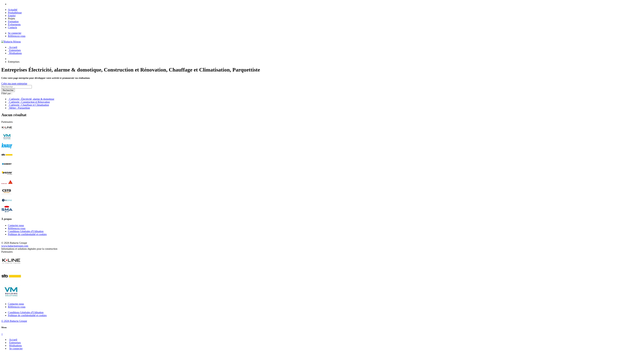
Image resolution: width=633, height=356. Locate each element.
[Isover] (7, 176)
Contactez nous (16, 225)
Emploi (11, 15)
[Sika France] (7, 185)
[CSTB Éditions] (7, 194)
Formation (13, 21)
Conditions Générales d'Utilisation (26, 231)
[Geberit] (7, 167)
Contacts (12, 27)
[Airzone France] (7, 203)
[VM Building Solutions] (7, 140)
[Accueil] (11, 41)
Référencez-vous (16, 36)
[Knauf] (7, 149)
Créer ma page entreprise (14, 83)
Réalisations (15, 53)
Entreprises (14, 50)
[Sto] (7, 158)
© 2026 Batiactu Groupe (14, 321)
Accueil (12, 47)
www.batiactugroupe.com (14, 245)
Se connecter (14, 33)
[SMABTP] (7, 212)
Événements (14, 24)
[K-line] (7, 131)
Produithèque (15, 12)
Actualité (12, 9)
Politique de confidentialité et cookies (27, 234)
